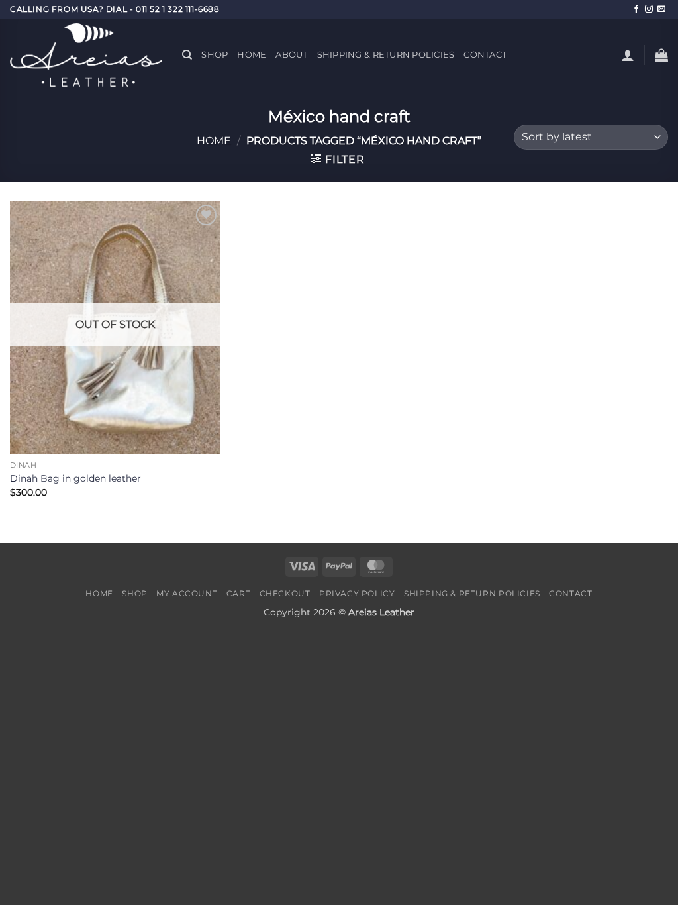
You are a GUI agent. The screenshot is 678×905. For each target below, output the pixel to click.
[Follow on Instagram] (649, 9)
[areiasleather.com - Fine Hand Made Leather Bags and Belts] (86, 55)
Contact (485, 55)
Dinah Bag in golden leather (75, 478)
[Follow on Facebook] (636, 9)
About (291, 55)
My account (186, 593)
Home (251, 55)
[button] (627, 55)
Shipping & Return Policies (386, 55)
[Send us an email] (661, 9)
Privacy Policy (357, 593)
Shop (214, 55)
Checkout (285, 593)
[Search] (187, 55)
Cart (238, 593)
